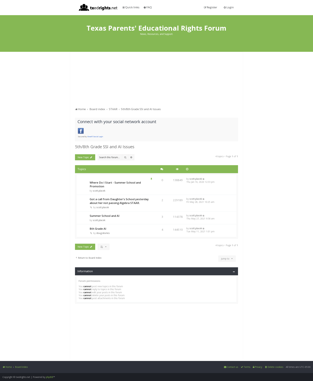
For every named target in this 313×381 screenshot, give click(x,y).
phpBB (49, 377)
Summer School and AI (104, 216)
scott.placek (99, 190)
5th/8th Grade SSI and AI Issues (104, 146)
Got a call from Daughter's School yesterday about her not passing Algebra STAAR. (119, 201)
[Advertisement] (156, 81)
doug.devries (103, 233)
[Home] (98, 7)
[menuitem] (148, 7)
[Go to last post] (204, 178)
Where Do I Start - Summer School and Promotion (115, 184)
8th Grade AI (98, 228)
